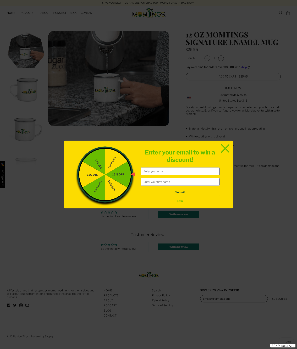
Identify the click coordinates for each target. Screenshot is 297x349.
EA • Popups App (283, 345)
